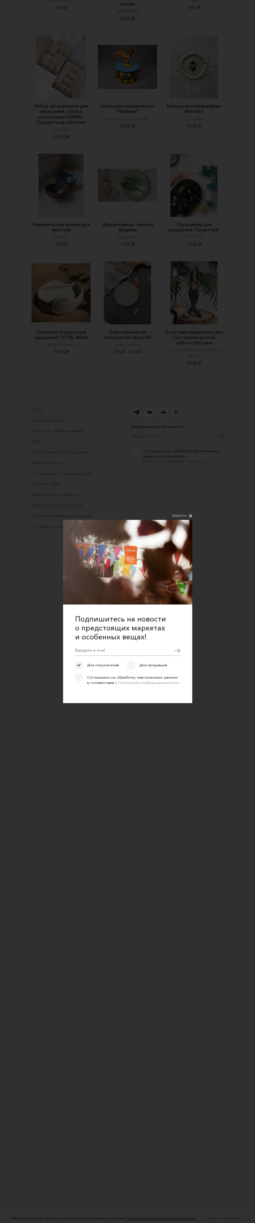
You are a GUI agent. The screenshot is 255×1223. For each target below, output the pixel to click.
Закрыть (179, 515)
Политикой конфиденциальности (148, 682)
